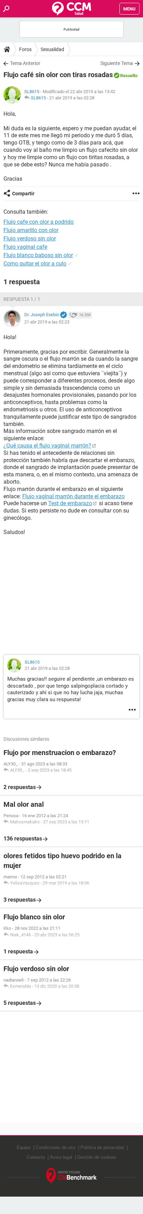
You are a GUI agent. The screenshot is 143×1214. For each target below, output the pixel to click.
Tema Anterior (25, 63)
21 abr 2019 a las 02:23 (46, 322)
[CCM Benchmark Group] (71, 1176)
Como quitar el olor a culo (34, 263)
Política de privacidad (102, 1147)
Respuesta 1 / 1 (21, 299)
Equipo (24, 1147)
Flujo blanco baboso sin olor (38, 255)
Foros (25, 49)
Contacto (36, 1157)
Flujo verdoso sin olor (29, 238)
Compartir (23, 193)
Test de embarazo (70, 503)
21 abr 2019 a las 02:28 (71, 97)
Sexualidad (52, 49)
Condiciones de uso (55, 1147)
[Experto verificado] (63, 315)
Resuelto (128, 75)
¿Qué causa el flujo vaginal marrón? (47, 445)
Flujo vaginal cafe (25, 247)
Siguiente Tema (116, 63)
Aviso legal (61, 1157)
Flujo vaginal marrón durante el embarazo (73, 496)
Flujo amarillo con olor (30, 230)
